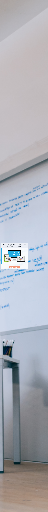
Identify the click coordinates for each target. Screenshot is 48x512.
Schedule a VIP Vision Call (14, 267)
